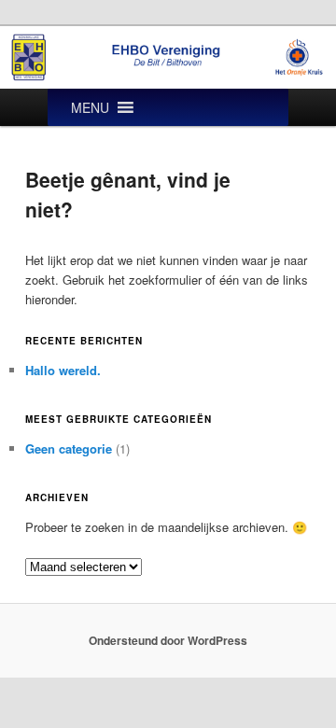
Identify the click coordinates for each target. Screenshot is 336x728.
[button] (90, 107)
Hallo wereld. (63, 370)
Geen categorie (68, 448)
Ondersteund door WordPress (168, 640)
